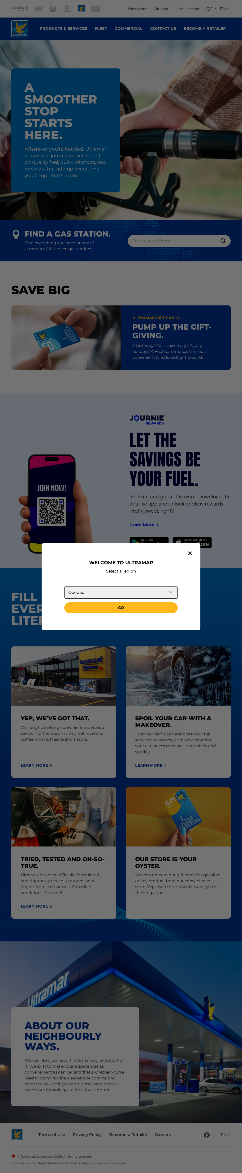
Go (121, 607)
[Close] (190, 553)
